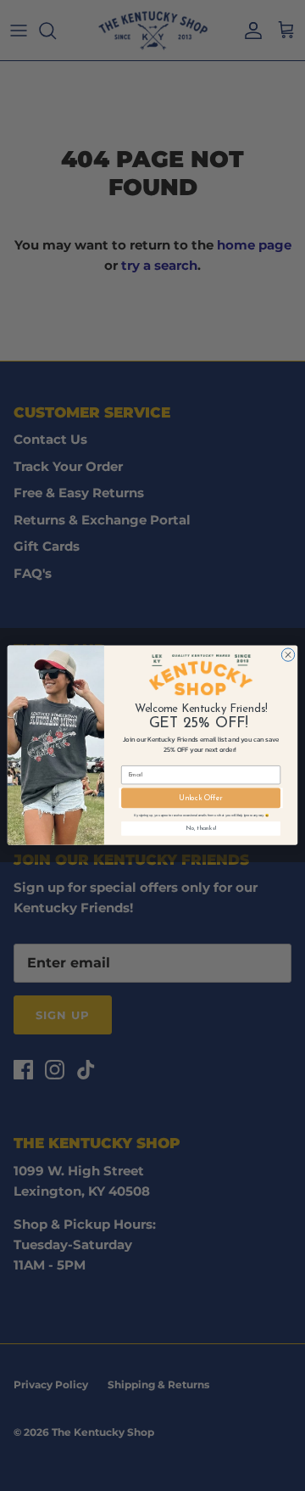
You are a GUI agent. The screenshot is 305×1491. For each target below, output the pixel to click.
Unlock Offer (201, 798)
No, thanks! (201, 829)
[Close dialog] (287, 654)
